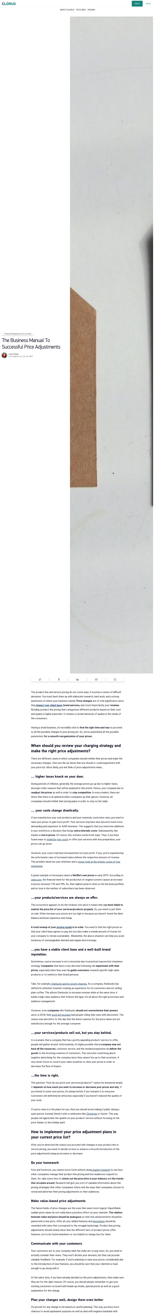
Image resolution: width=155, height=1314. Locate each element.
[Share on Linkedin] (77, 679)
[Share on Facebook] (59, 679)
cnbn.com (36, 879)
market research (101, 1169)
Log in (148, 4)
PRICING (91, 10)
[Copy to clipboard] (115, 679)
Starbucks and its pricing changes (69, 983)
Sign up (137, 4)
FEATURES (81, 10)
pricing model (64, 927)
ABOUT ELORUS (67, 10)
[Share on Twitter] (40, 679)
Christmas (91, 1113)
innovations (99, 1221)
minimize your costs (57, 839)
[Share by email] (96, 679)
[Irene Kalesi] (4, 355)
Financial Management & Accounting (17, 334)
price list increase (61, 1014)
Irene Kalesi (14, 354)
